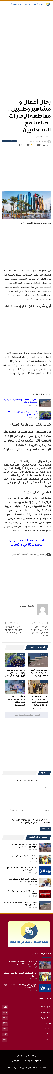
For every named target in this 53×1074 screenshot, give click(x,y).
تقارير (48, 1023)
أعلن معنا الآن (32, 1056)
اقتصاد (47, 1034)
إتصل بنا (18, 1056)
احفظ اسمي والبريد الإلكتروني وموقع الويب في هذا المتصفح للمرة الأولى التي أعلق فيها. (30, 821)
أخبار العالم (13, 141)
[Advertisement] (30, 28)
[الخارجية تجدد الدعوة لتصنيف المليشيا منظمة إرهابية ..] (45, 403)
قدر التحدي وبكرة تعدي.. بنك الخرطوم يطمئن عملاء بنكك (14, 630)
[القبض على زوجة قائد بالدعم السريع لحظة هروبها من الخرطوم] (45, 870)
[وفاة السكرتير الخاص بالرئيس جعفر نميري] (45, 859)
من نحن (15, 1061)
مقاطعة (16, 554)
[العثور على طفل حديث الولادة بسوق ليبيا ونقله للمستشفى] (15, 687)
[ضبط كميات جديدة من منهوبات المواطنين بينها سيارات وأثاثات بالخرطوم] (45, 847)
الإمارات (42, 554)
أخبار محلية (46, 1007)
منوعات (5, 141)
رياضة (48, 1039)
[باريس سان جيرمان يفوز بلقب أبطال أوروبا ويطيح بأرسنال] (45, 415)
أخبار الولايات (45, 1018)
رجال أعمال (33, 554)
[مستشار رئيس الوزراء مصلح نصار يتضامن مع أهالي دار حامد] (45, 882)
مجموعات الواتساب (32, 1061)
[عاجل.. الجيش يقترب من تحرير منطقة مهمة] (45, 894)
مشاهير (24, 554)
